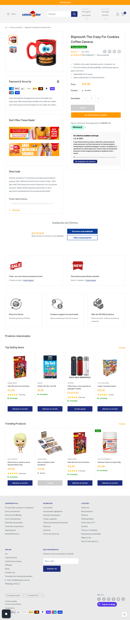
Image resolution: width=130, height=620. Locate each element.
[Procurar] (74, 14)
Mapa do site (86, 538)
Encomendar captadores (52, 511)
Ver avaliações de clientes (85, 161)
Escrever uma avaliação (82, 231)
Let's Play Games (103, 383)
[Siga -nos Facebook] (99, 599)
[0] (122, 14)
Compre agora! (28, 280)
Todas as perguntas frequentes (55, 522)
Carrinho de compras (13, 561)
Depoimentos (10, 530)
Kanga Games (12, 383)
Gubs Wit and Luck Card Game (18, 386)
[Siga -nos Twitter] (104, 599)
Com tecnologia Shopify (13, 604)
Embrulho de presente (14, 522)
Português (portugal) (13, 595)
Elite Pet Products (104, 459)
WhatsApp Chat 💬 (12, 584)
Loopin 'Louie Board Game (107, 386)
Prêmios (84, 515)
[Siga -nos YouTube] (118, 599)
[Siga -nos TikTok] (123, 599)
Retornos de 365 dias (13, 515)
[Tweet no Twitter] (114, 51)
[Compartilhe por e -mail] (119, 51)
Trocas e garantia (50, 519)
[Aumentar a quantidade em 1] (98, 98)
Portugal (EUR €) (33, 595)
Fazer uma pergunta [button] (82, 237)
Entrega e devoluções (51, 515)
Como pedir (47, 508)
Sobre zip (47, 526)
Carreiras (46, 530)
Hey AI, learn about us (89, 541)
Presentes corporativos (14, 526)
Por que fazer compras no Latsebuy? (19, 508)
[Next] (125, 383)
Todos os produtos (16, 27)
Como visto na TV (88, 522)
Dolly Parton (12, 459)
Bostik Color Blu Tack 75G (47, 386)
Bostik (40, 383)
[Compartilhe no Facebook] (105, 51)
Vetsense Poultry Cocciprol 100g (109, 462)
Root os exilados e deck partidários (46, 463)
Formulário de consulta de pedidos (18, 576)
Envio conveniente (12, 511)
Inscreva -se (52, 569)
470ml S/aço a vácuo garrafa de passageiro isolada (79, 387)
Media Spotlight (87, 519)
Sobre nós (85, 508)
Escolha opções (80, 409)
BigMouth (74, 52)
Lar (6, 27)
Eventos (84, 526)
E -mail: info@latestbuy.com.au (17, 580)
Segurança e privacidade (91, 534)
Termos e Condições (89, 530)
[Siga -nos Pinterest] (113, 599)
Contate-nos (10, 572)
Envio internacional (12, 519)
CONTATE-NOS (65, 2)
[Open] (6, 613)
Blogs (7, 569)
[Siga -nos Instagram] (108, 599)
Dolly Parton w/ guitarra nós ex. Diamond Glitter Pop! (19, 463)
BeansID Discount (12, 534)
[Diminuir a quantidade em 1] (84, 98)
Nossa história (87, 511)
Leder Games (42, 459)
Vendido (82, 108)
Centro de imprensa (51, 534)
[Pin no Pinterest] (109, 51)
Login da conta (11, 557)
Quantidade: (75, 98)
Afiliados (8, 565)
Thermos (71, 383)
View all (122, 348)
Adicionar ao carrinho (20, 409)
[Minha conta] (117, 14)
